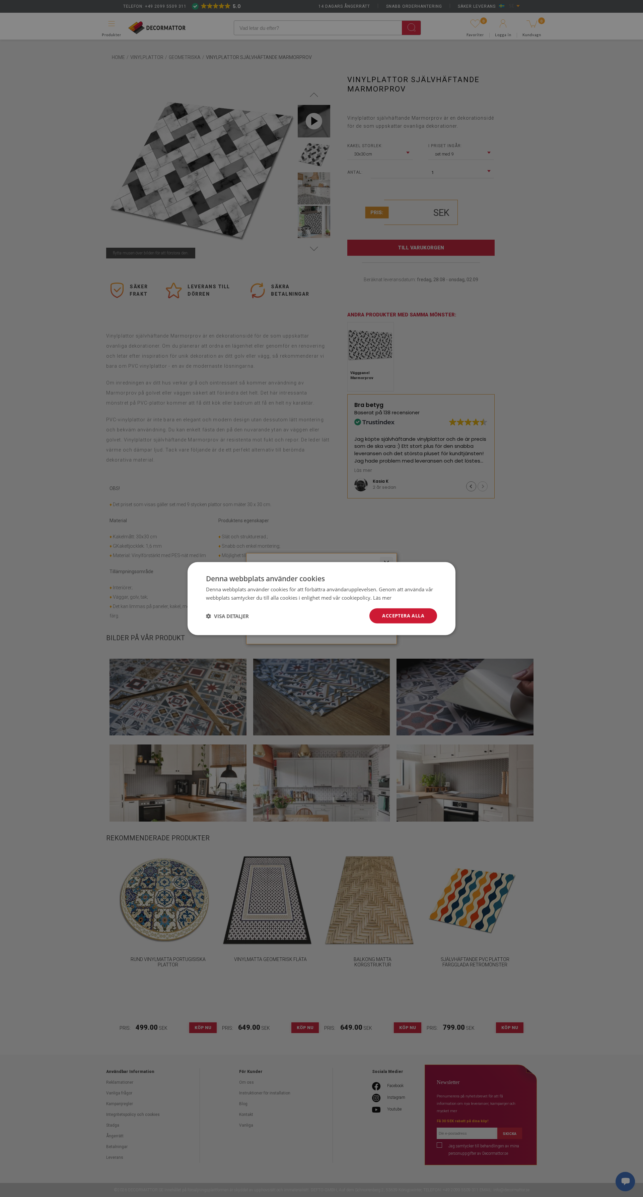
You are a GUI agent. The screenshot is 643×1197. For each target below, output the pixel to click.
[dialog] (321, 598)
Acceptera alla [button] (403, 615)
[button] (227, 615)
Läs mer (382, 597)
